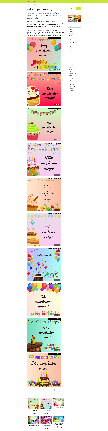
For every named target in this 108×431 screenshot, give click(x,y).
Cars (70, 80)
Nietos (71, 52)
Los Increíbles (72, 86)
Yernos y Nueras (73, 56)
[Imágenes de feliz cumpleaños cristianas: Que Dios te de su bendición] (77, 18)
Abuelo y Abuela (73, 42)
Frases (70, 71)
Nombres (70, 96)
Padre (71, 54)
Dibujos (70, 35)
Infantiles (70, 75)
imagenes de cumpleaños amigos (47, 389)
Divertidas (71, 37)
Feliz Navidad (71, 65)
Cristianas (71, 33)
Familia (70, 39)
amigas (29, 389)
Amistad (70, 29)
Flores (70, 67)
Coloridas (71, 31)
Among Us (72, 78)
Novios (70, 98)
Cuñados (71, 44)
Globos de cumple (72, 73)
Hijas (70, 46)
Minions (71, 88)
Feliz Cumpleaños (72, 63)
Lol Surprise (72, 84)
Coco (71, 82)
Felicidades (71, 61)
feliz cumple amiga (35, 389)
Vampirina (72, 92)
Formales (70, 69)
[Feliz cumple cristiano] (71, 18)
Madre (71, 50)
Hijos (70, 48)
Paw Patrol (72, 90)
